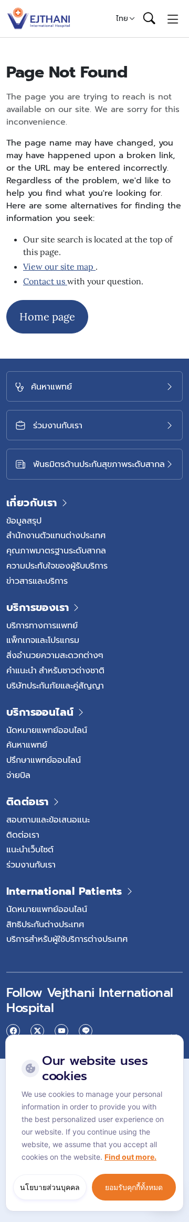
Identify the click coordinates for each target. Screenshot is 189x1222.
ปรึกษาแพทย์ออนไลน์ (43, 759)
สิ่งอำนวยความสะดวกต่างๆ (54, 655)
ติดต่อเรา (22, 834)
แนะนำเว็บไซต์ (30, 849)
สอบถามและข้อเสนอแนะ (48, 819)
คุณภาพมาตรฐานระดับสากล (56, 550)
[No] (173, 1037)
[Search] (149, 19)
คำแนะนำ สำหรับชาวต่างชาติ (55, 670)
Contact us (45, 281)
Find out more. (130, 1156)
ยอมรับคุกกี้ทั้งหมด (134, 1187)
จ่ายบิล (18, 775)
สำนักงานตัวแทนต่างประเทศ (56, 535)
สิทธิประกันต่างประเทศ (45, 924)
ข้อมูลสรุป (23, 520)
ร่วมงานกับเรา (31, 864)
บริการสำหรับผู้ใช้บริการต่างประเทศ (67, 939)
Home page (47, 316)
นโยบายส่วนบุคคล (50, 1187)
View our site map (59, 266)
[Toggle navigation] (173, 18)
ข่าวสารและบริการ (37, 580)
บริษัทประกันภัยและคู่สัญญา (55, 685)
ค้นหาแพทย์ (26, 744)
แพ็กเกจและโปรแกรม (42, 640)
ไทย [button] (122, 18)
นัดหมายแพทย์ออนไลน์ (46, 730)
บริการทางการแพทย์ (42, 625)
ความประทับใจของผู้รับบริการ (57, 565)
